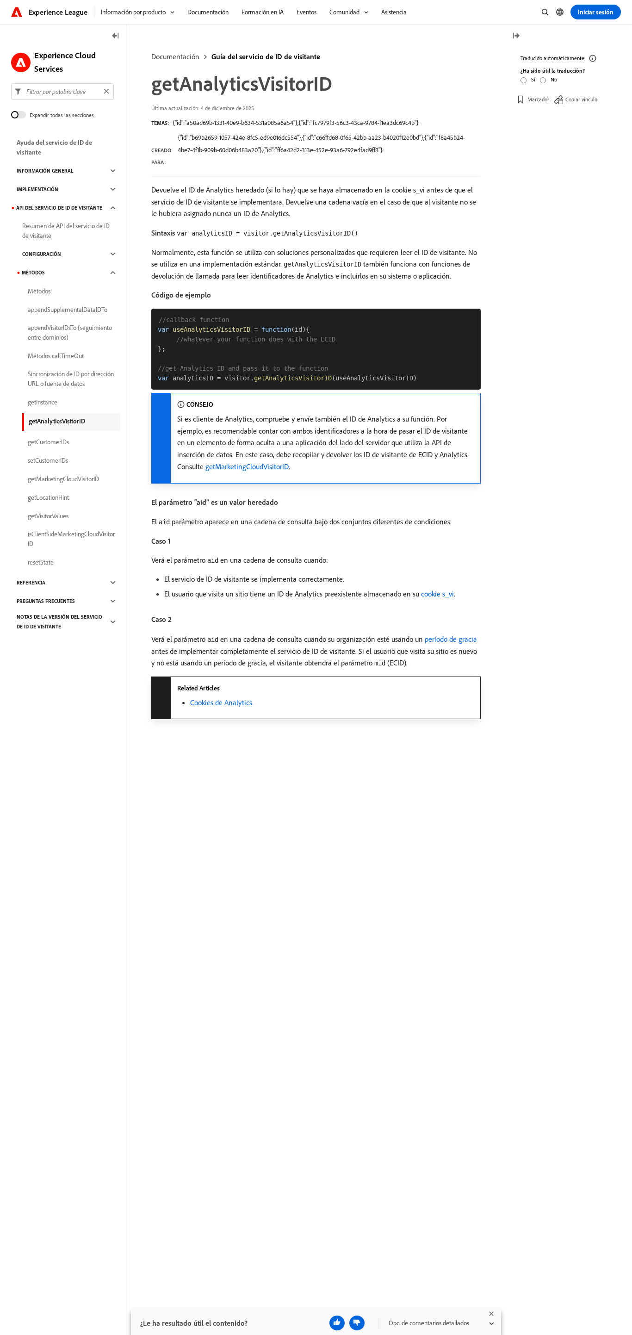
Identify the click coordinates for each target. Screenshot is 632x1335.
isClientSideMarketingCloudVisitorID (71, 539)
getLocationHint (48, 497)
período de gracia (451, 639)
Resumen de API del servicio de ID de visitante (66, 231)
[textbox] (62, 91)
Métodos (33, 272)
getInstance (42, 402)
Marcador (538, 99)
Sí (533, 79)
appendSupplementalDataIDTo (67, 309)
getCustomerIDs (48, 442)
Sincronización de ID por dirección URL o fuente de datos (71, 379)
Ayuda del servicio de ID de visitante (54, 147)
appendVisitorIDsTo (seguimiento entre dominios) (70, 332)
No (554, 79)
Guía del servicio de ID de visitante (265, 56)
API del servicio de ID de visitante (59, 208)
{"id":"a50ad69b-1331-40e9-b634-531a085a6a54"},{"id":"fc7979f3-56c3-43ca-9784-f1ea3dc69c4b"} (296, 122)
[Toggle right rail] (516, 36)
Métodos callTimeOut (56, 356)
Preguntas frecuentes (46, 601)
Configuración (41, 254)
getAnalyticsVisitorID (57, 421)
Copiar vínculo (581, 99)
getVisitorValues (48, 516)
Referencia (31, 582)
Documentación (175, 56)
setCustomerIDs (48, 460)
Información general (45, 171)
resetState (41, 562)
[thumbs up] (337, 1323)
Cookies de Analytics (221, 702)
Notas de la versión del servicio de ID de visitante (59, 622)
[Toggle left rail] (115, 36)
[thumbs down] (357, 1323)
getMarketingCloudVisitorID (247, 466)
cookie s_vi (437, 593)
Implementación (37, 189)
